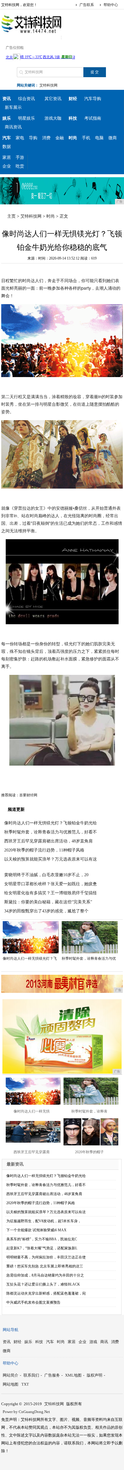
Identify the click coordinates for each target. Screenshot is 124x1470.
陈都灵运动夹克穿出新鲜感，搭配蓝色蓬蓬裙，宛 (46, 1293)
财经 (17, 1341)
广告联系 (86, 5)
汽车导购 (92, 98)
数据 (6, 146)
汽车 (50, 1341)
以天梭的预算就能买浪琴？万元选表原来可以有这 (50, 859)
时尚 (50, 216)
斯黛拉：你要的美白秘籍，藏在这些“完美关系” (48, 902)
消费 (46, 138)
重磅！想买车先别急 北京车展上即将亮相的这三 (44, 1266)
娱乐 (28, 1341)
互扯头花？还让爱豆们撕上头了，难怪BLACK (43, 1284)
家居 (6, 157)
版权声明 (94, 1375)
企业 (6, 166)
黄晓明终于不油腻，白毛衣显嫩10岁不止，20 (46, 875)
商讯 (104, 1341)
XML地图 (73, 1375)
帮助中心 (111, 5)
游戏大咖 (53, 118)
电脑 (99, 138)
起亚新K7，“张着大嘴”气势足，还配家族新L (41, 1248)
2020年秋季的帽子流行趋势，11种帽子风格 (44, 850)
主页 (11, 216)
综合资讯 (26, 98)
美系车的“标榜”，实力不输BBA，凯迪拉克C (41, 1239)
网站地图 (10, 1384)
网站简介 (10, 1375)
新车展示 (13, 107)
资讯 (7, 1341)
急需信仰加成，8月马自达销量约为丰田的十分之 (45, 1275)
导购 (33, 138)
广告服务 (52, 1375)
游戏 (93, 1341)
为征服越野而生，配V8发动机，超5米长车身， (43, 1221)
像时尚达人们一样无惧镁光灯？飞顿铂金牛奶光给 (50, 823)
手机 (86, 138)
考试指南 (92, 118)
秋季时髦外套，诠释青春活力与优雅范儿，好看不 (50, 832)
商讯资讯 (13, 127)
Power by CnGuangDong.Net (26, 1411)
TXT (25, 1384)
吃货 (20, 166)
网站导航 (10, 1329)
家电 (20, 138)
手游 (20, 157)
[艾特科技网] (31, 34)
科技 (39, 1341)
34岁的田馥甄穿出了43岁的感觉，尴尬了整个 (46, 911)
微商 (112, 138)
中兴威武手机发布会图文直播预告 (33, 1302)
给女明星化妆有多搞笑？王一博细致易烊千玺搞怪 (50, 893)
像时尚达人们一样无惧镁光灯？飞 (30, 958)
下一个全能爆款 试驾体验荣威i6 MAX (36, 1230)
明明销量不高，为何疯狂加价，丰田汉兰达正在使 (46, 1257)
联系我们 (31, 1375)
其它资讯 (53, 98)
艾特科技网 (48, 85)
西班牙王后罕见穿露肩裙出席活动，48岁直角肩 (48, 841)
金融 (59, 138)
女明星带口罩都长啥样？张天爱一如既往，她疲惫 (50, 884)
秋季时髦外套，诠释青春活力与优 (89, 958)
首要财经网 (28, 795)
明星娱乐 (26, 118)
